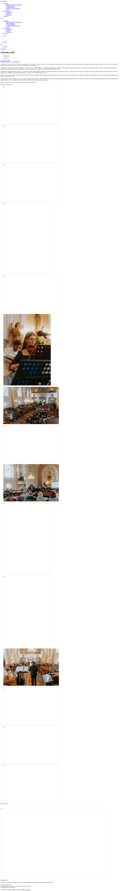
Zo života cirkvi (6, 11)
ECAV (7, 9)
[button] (60, 18)
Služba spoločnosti (10, 6)
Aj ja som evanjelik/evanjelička (13, 8)
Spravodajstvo (9, 12)
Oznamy (8, 13)
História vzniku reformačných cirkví (14, 4)
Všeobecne (5, 3)
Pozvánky (5, 16)
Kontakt (5, 41)
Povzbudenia (9, 14)
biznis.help (28, 889)
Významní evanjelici (10, 7)
